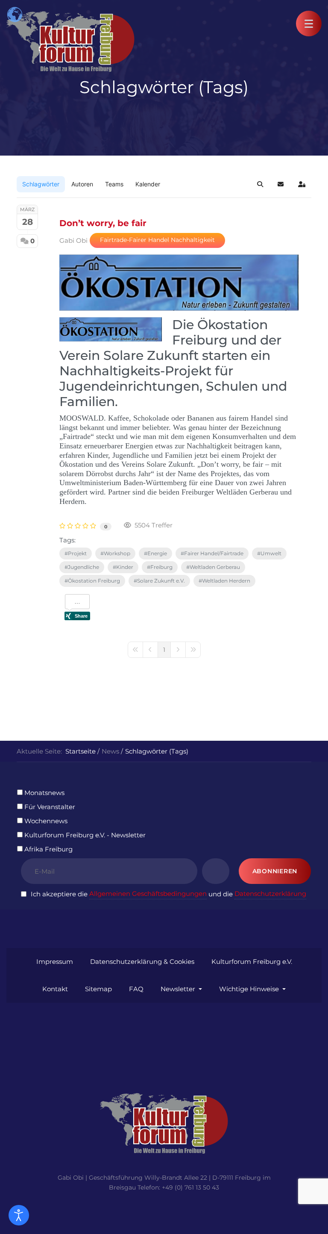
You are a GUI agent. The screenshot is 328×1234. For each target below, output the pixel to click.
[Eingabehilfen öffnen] (19, 1215)
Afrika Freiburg (48, 849)
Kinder (124, 567)
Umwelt (271, 553)
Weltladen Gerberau (215, 567)
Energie (157, 553)
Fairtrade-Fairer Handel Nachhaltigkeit (157, 240)
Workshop (117, 553)
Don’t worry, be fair (102, 223)
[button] (309, 23)
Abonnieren (275, 871)
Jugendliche (83, 567)
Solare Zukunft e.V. (161, 580)
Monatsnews (44, 793)
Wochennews (45, 821)
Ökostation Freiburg (94, 580)
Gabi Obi (73, 240)
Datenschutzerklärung (270, 893)
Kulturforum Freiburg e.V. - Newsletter (85, 835)
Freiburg (161, 567)
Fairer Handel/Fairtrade (213, 553)
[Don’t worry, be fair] (179, 282)
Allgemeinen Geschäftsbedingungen (148, 893)
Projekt (77, 553)
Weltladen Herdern (226, 580)
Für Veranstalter (49, 807)
